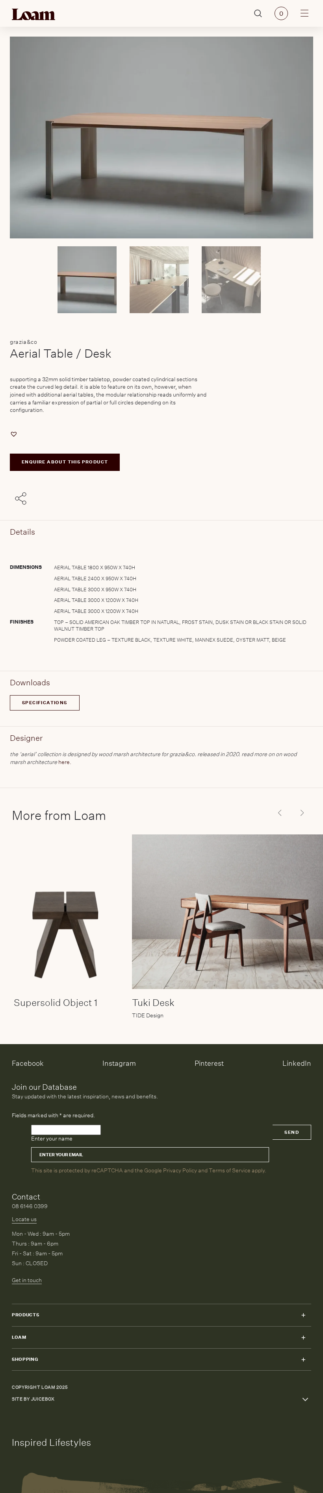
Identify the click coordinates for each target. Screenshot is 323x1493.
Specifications (44, 703)
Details (22, 531)
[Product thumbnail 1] (162, 279)
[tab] (161, 595)
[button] (15, 434)
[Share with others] (22, 499)
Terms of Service (230, 1170)
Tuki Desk (153, 1002)
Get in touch (27, 1280)
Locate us (24, 1219)
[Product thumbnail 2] (234, 279)
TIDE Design (147, 1015)
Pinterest (209, 1063)
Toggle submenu (303, 1315)
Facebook (28, 1063)
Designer (26, 737)
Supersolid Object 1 (55, 1002)
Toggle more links (305, 1399)
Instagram (119, 1063)
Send (291, 1132)
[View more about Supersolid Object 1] (67, 911)
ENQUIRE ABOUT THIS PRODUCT (65, 462)
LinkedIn (296, 1063)
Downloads (30, 682)
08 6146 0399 (30, 1206)
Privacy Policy (180, 1170)
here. (64, 762)
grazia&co (23, 341)
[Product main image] (90, 279)
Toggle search (258, 13)
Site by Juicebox (33, 1399)
